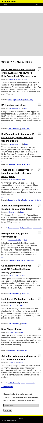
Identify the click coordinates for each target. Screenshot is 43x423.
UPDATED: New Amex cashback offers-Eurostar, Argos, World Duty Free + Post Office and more (18, 73)
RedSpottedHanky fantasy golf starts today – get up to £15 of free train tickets (17, 137)
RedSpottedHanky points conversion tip (14, 235)
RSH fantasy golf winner (14, 105)
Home (5, 5)
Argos (15, 100)
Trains (23, 260)
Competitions (12, 200)
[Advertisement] (21, 34)
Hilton (19, 200)
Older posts (7, 386)
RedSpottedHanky (14, 128)
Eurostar (20, 100)
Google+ (21, 418)
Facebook (15, 228)
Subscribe (7, 410)
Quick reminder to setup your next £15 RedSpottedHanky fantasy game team (16, 269)
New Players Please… (12, 329)
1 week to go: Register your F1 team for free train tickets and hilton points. (17, 173)
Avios (10, 228)
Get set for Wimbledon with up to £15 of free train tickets (18, 357)
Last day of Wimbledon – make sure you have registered (17, 300)
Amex (10, 100)
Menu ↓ (37, 5)
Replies (38, 200)
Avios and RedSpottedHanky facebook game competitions (16, 207)
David (25, 79)
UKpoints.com (11, 420)
